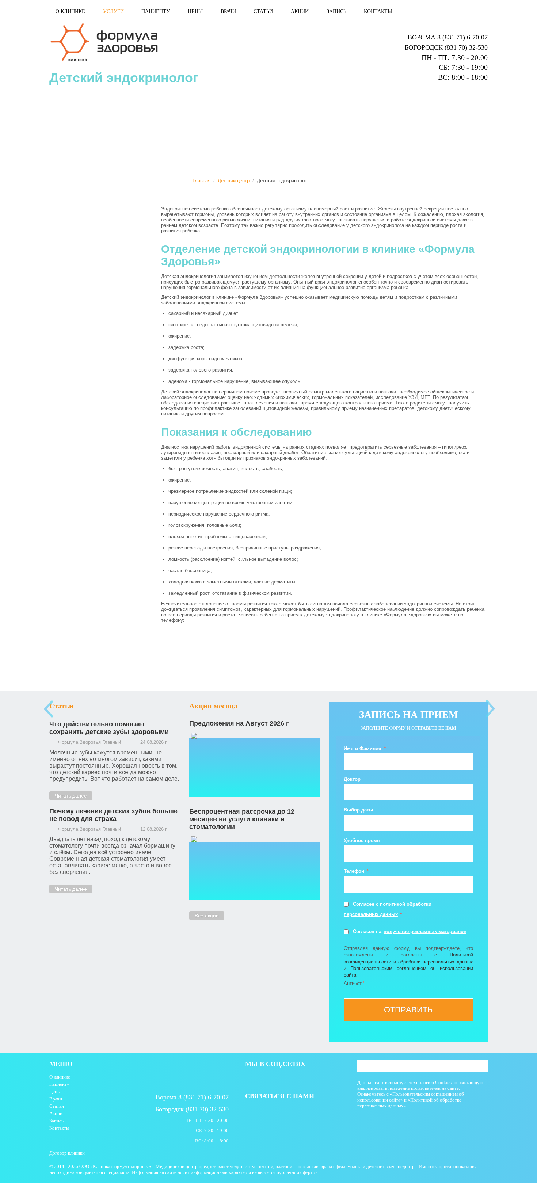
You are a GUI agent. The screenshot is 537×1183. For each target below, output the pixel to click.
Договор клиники (67, 1153)
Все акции (207, 915)
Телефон (355, 871)
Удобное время (362, 840)
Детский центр (234, 180)
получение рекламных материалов (425, 931)
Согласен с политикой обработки (392, 904)
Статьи (263, 11)
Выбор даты (358, 810)
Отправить (408, 1009)
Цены (195, 11)
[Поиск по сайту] (482, 1067)
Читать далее (71, 796)
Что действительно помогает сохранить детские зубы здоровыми (109, 727)
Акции (300, 11)
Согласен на (367, 931)
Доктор (352, 779)
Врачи (228, 11)
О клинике (70, 11)
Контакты (378, 11)
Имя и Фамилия (363, 748)
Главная (201, 180)
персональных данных (371, 914)
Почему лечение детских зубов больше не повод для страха (113, 814)
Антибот (353, 983)
